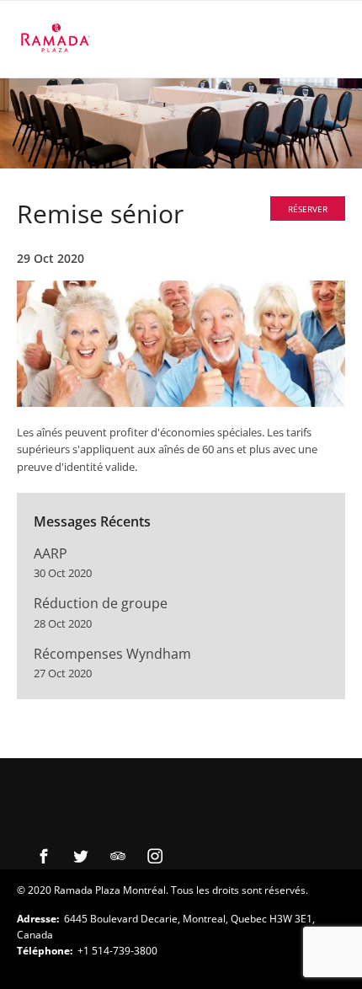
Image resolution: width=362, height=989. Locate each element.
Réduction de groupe (101, 603)
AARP (50, 553)
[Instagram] (154, 855)
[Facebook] (43, 855)
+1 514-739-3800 (117, 951)
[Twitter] (80, 855)
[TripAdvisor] (117, 855)
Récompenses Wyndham (112, 653)
